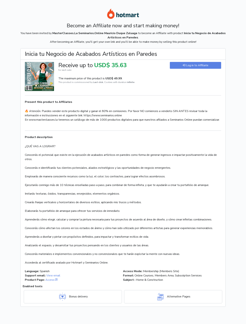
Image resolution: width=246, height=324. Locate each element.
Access (50, 280)
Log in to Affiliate (197, 65)
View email (53, 276)
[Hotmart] (123, 14)
